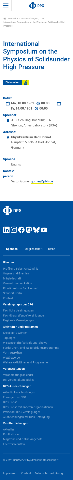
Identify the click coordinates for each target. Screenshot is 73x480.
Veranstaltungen (29, 18)
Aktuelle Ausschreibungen (19, 392)
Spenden (12, 249)
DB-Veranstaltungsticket (18, 379)
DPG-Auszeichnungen (17, 386)
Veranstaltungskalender (18, 375)
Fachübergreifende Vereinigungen (24, 315)
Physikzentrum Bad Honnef (20, 288)
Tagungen (9, 337)
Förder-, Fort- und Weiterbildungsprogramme (31, 347)
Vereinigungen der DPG (18, 304)
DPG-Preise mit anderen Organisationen (28, 407)
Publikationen (11, 434)
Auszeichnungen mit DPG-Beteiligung (26, 417)
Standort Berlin (12, 293)
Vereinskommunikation (17, 283)
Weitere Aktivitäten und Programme (25, 362)
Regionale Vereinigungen (18, 320)
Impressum (10, 473)
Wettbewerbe (11, 357)
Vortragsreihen (12, 352)
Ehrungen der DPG (14, 397)
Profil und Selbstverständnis (20, 268)
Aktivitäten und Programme (21, 327)
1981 (43, 18)
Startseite (12, 18)
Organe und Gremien (16, 273)
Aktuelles (8, 429)
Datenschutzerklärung (49, 473)
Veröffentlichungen (15, 423)
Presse (50, 249)
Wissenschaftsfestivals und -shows (25, 342)
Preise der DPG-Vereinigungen (22, 412)
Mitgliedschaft (34, 249)
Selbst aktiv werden (15, 332)
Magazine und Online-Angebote (22, 439)
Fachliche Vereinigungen (18, 310)
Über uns (8, 262)
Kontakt (8, 298)
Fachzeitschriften (14, 444)
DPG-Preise (10, 402)
